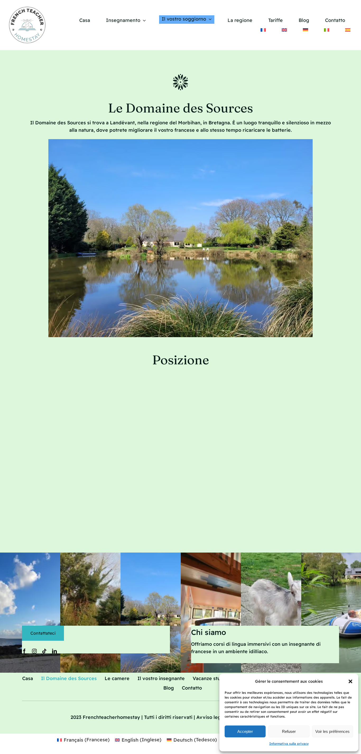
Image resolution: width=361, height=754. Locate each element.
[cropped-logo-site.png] (28, 7)
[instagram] (34, 651)
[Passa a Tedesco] (305, 30)
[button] (350, 681)
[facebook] (24, 651)
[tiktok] (44, 651)
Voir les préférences (332, 731)
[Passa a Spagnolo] (348, 30)
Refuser (289, 731)
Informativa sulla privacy (289, 744)
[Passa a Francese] (263, 30)
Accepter (245, 731)
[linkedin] (54, 651)
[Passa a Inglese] (284, 30)
